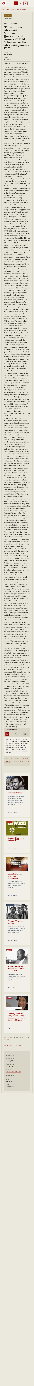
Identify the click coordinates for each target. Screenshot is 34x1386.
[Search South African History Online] (16, 3)
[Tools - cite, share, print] (21, 3)
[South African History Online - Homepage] (4, 3)
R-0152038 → (18, 1045)
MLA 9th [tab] (25, 733)
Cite (9, 63)
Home (3, 9)
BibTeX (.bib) (14, 758)
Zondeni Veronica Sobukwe (15, 922)
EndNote (7, 761)
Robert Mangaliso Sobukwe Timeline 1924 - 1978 (16, 968)
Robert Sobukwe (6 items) (13, 1071)
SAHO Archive (10, 9)
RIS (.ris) (25, 758)
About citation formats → (22, 761)
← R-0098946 (8, 1045)
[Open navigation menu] (30, 3)
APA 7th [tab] (7, 733)
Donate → (10, 1039)
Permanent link (22, 63)
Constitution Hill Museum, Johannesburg (15, 876)
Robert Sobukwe (21, 9)
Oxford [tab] (20, 734)
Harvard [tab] (13, 734)
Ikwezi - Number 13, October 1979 (16, 839)
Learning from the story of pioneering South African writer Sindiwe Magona (16, 1017)
